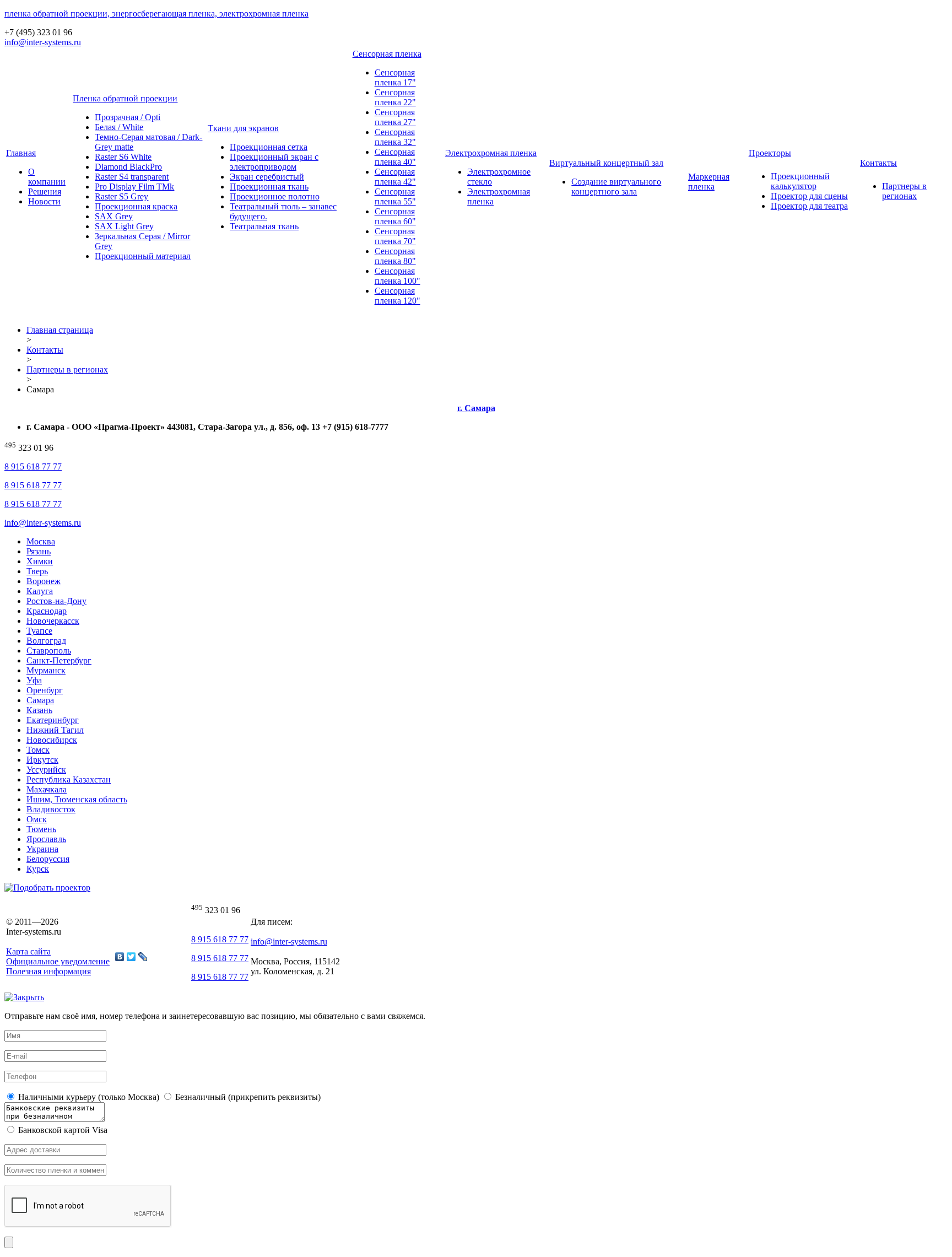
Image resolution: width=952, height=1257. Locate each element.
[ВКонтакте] (120, 957)
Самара (40, 700)
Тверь (37, 571)
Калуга (39, 591)
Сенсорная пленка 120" (397, 295)
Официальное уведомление (58, 961)
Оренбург (44, 690)
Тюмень (41, 829)
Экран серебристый (267, 176)
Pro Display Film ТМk (134, 186)
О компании (47, 176)
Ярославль (46, 839)
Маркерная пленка (708, 181)
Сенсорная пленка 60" (395, 216)
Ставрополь (48, 650)
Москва (40, 541)
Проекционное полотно (275, 196)
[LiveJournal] (143, 957)
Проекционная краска (136, 206)
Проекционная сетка (268, 147)
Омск (36, 819)
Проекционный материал (143, 256)
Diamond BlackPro (128, 166)
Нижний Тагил (55, 730)
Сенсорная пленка (387, 53)
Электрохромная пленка (491, 153)
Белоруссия (47, 859)
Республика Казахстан (68, 779)
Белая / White (119, 127)
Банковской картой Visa (61, 1130)
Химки (39, 561)
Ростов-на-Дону (56, 601)
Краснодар (46, 611)
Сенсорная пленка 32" (395, 137)
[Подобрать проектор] (47, 887)
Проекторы (770, 153)
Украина (42, 849)
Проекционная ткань (269, 186)
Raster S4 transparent (132, 176)
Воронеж (43, 581)
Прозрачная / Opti (127, 117)
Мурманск (46, 670)
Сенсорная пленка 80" (395, 256)
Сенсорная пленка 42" (395, 176)
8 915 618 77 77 (33, 466)
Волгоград (46, 640)
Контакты (878, 163)
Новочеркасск (52, 620)
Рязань (38, 551)
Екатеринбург (52, 720)
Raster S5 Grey (121, 196)
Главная (21, 153)
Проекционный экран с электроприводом (274, 161)
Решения (44, 191)
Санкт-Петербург (58, 660)
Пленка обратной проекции (125, 98)
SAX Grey (114, 216)
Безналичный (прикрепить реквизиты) (247, 1097)
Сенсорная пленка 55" (395, 196)
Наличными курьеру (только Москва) (87, 1097)
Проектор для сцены (809, 196)
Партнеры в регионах (904, 191)
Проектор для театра (809, 206)
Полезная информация (48, 971)
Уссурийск (46, 769)
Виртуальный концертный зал (606, 163)
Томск (38, 749)
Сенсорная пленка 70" (395, 236)
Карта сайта (28, 951)
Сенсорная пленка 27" (395, 117)
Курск (37, 868)
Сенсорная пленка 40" (395, 156)
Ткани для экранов (243, 128)
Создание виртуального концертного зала (616, 186)
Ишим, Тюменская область (76, 799)
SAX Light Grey (124, 226)
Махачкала (46, 789)
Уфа (34, 680)
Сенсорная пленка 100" (397, 275)
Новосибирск (51, 740)
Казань (39, 710)
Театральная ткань (264, 226)
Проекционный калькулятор (800, 181)
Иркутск (42, 759)
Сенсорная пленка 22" (395, 97)
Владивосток (50, 809)
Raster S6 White (123, 156)
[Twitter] (131, 957)
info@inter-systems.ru (42, 42)
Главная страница (59, 330)
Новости (44, 201)
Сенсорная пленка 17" (395, 77)
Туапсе (39, 630)
